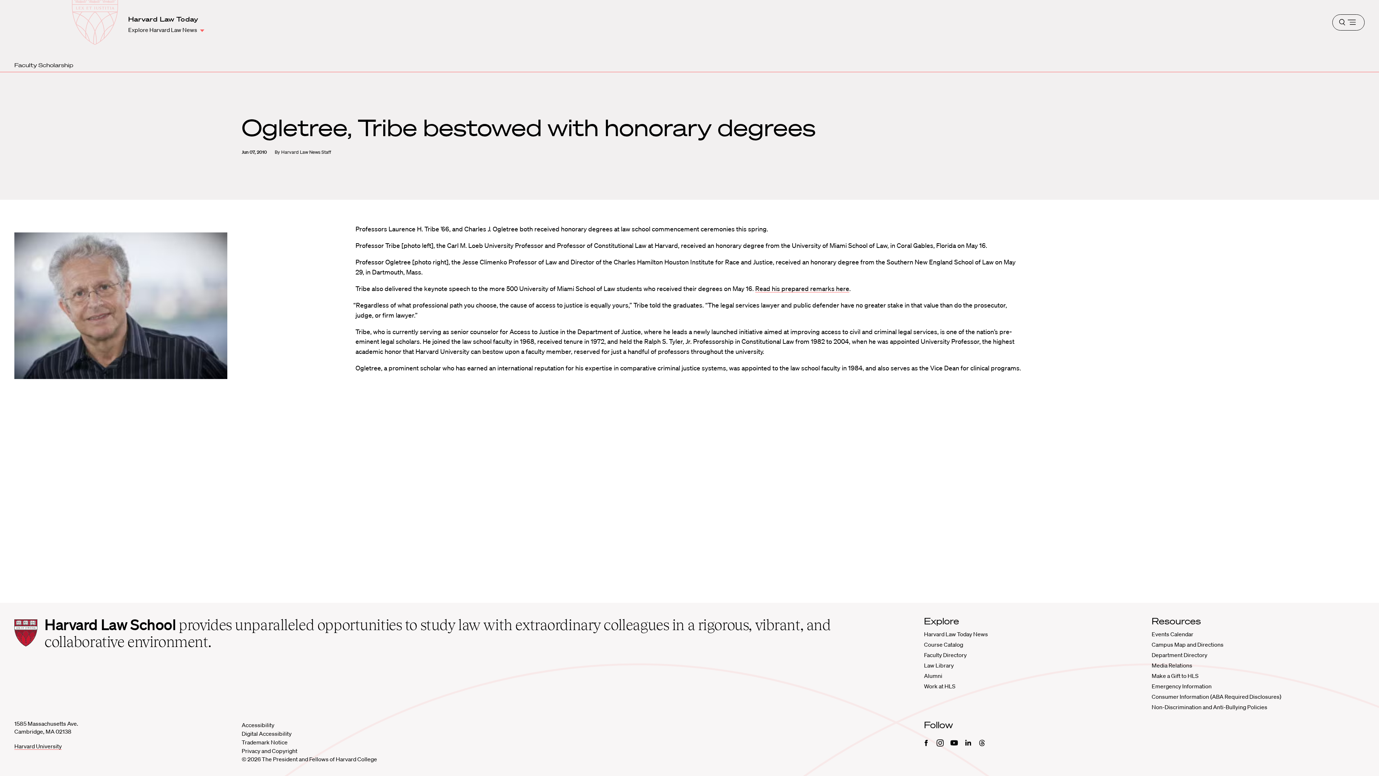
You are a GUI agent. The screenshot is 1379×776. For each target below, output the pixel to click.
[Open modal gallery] (120, 305)
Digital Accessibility (267, 733)
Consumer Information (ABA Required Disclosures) (1216, 696)
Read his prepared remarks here (802, 288)
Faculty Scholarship (43, 65)
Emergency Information (1182, 686)
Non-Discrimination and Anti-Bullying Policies (1209, 707)
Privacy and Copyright (269, 750)
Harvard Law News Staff (306, 152)
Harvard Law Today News (956, 634)
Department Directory (1179, 655)
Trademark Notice (265, 742)
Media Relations (1172, 665)
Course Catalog (943, 644)
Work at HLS (939, 686)
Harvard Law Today (163, 19)
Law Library (939, 665)
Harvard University (38, 746)
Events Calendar (1172, 634)
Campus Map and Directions (1188, 644)
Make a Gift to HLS (1175, 675)
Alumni (933, 675)
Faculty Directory (945, 655)
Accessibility (258, 725)
